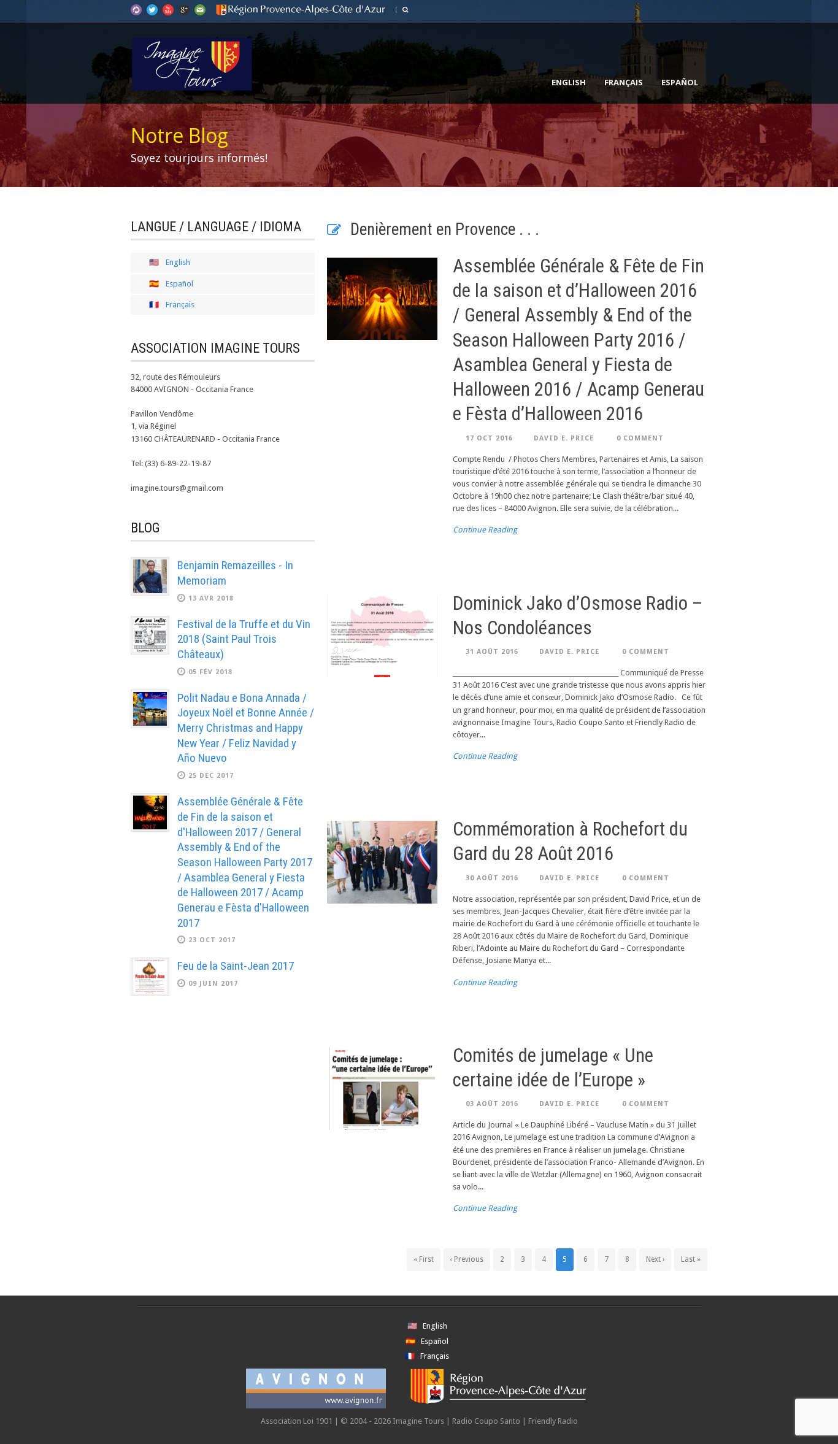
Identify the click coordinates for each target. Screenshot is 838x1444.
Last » (691, 1259)
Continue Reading (485, 529)
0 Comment (640, 438)
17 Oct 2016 (489, 438)
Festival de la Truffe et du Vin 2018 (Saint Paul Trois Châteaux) (243, 639)
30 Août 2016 (492, 878)
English (569, 82)
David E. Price (564, 438)
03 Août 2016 (492, 1104)
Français (623, 82)
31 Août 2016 (492, 652)
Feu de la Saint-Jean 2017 (235, 966)
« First (423, 1259)
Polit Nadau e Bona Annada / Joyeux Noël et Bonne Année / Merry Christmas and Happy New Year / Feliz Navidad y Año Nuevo (245, 728)
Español (679, 82)
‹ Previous (466, 1259)
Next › (655, 1259)
